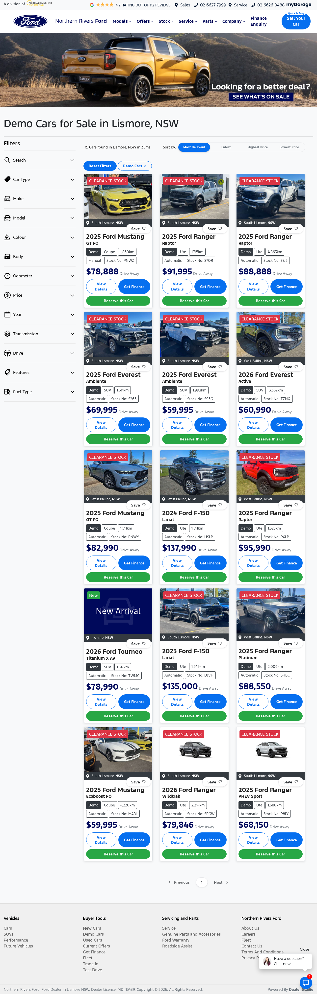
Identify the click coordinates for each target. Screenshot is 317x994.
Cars (8, 928)
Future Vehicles (18, 946)
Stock (164, 21)
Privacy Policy (254, 958)
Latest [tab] (226, 147)
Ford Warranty (175, 940)
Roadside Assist (177, 946)
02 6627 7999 (213, 5)
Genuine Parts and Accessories (191, 934)
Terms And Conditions (262, 952)
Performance (16, 940)
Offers (143, 21)
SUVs (8, 934)
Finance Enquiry (259, 21)
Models (120, 21)
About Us (250, 928)
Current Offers (96, 946)
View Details (101, 286)
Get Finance (134, 286)
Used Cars (92, 940)
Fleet (87, 958)
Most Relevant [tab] (194, 147)
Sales (185, 5)
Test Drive (92, 969)
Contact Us (251, 946)
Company (232, 21)
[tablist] (241, 147)
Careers (248, 934)
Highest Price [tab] (258, 147)
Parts (208, 21)
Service (240, 5)
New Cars (92, 928)
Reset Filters (100, 166)
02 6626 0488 (271, 5)
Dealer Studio (301, 989)
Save (135, 228)
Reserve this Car (118, 300)
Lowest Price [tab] (289, 147)
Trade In (90, 964)
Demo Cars (93, 934)
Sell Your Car (296, 21)
